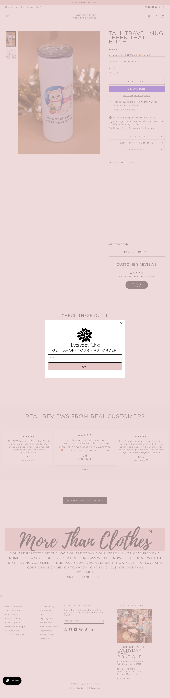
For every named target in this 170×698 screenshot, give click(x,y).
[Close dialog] (121, 323)
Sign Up (85, 366)
